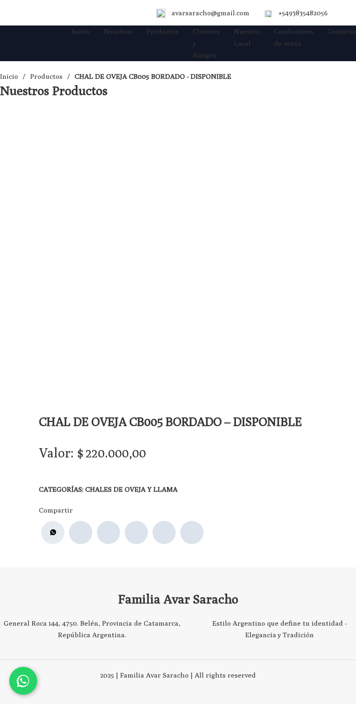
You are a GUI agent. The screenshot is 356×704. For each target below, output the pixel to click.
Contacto (341, 31)
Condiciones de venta (293, 37)
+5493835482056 (303, 13)
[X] (108, 532)
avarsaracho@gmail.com (210, 13)
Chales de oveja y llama (131, 489)
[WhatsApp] (52, 532)
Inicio (80, 31)
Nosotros (118, 31)
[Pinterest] (164, 532)
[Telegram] (191, 532)
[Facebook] (80, 532)
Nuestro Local (247, 37)
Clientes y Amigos (206, 43)
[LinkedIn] (136, 532)
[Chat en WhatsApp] (23, 681)
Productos (162, 31)
